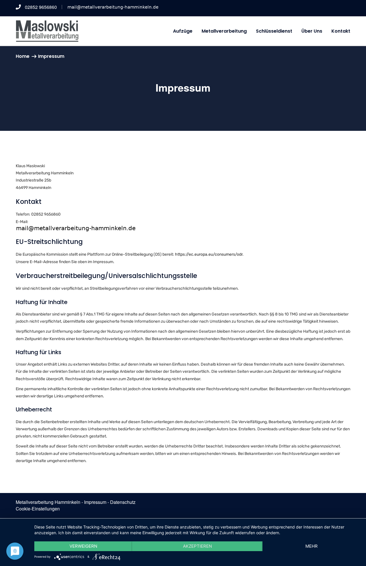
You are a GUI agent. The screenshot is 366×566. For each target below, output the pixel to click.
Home (22, 56)
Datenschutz (123, 502)
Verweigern (83, 546)
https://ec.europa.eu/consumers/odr (208, 254)
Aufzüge (182, 31)
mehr (311, 546)
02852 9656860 (40, 7)
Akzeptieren (197, 546)
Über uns (311, 31)
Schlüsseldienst (274, 31)
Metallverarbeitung (224, 31)
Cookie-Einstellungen (38, 508)
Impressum (95, 502)
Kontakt (340, 31)
